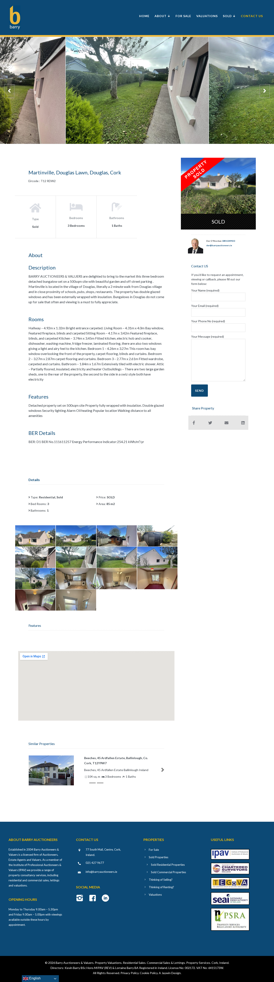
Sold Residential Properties (168, 864)
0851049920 (228, 241)
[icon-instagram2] (81, 898)
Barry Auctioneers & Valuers (75, 962)
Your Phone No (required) (208, 321)
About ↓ (162, 16)
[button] (30, 770)
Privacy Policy (129, 973)
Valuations (207, 16)
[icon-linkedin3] (105, 898)
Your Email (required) (205, 306)
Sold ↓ (229, 16)
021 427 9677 (95, 862)
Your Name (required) (205, 290)
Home (144, 16)
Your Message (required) (207, 336)
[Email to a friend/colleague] (226, 422)
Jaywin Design (171, 973)
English (34, 978)
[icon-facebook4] (93, 898)
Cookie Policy (149, 973)
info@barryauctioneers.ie (101, 871)
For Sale (183, 16)
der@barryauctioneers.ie (219, 245)
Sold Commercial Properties (168, 872)
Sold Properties (158, 857)
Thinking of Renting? (161, 887)
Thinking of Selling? (161, 879)
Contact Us (252, 16)
